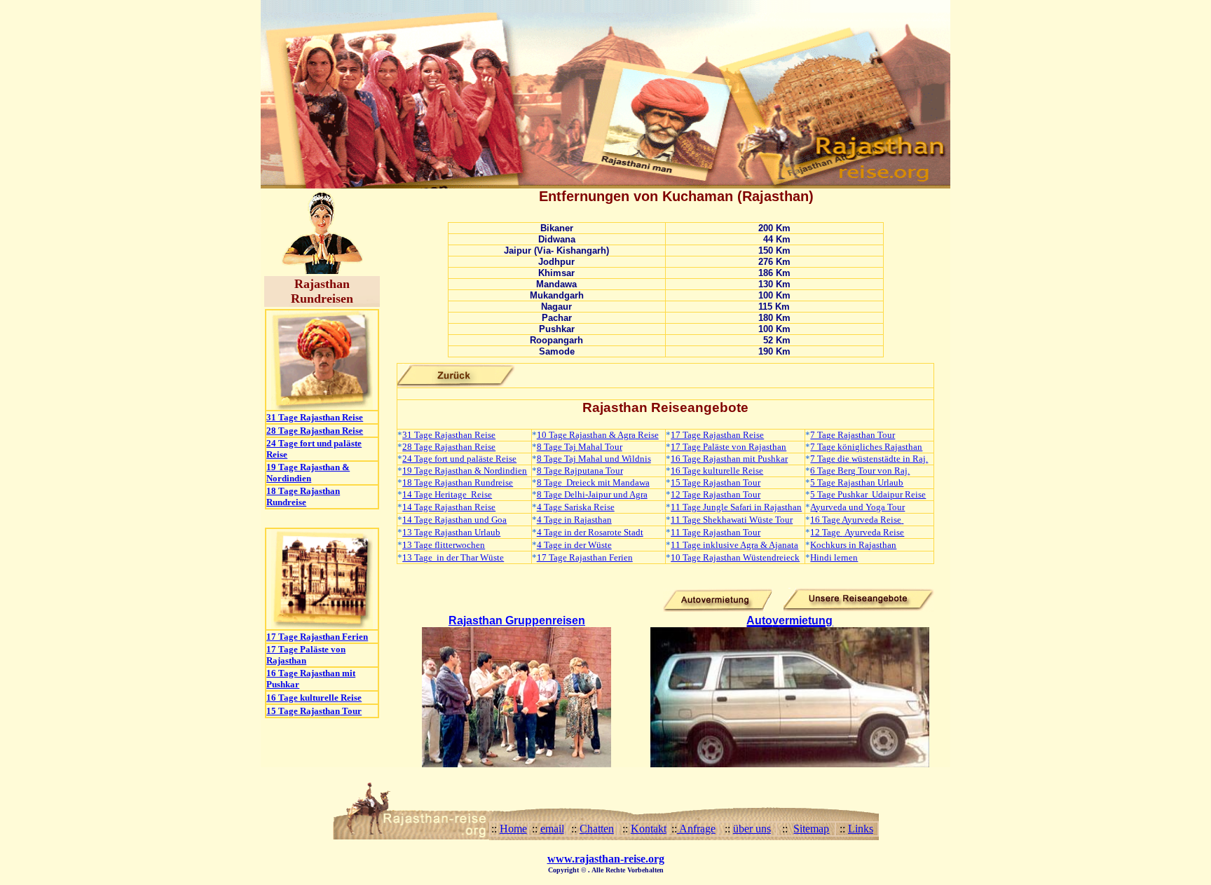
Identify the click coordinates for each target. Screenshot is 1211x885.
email (552, 829)
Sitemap (811, 829)
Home (513, 829)
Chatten (597, 829)
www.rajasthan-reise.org (605, 859)
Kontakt (648, 829)
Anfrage (696, 829)
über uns (752, 829)
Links (860, 829)
